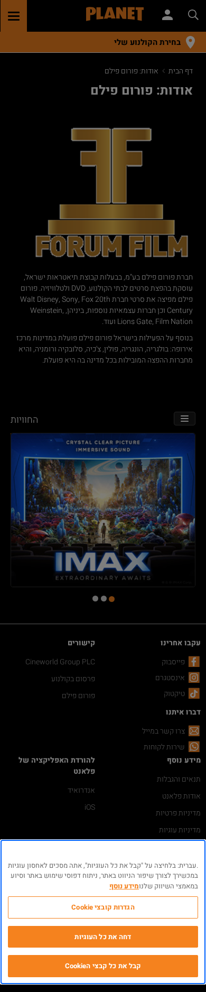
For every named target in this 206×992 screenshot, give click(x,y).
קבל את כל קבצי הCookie (103, 966)
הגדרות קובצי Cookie (102, 907)
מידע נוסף (124, 886)
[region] (103, 912)
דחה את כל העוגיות (102, 937)
